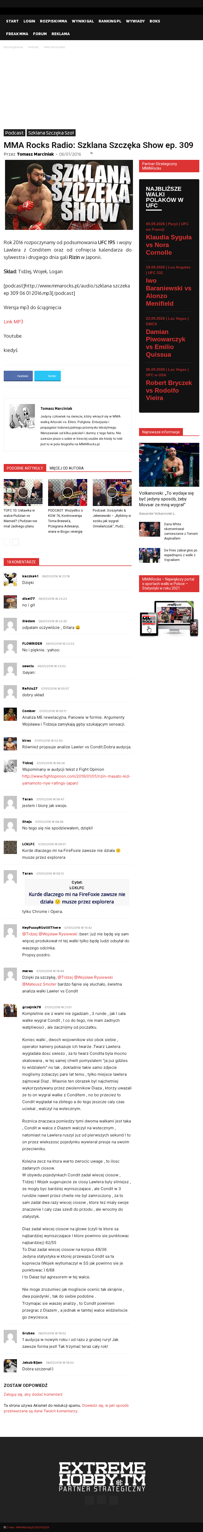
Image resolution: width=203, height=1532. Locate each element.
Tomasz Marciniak (35, 154)
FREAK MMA (17, 33)
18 (91, 153)
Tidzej (27, 763)
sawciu (28, 666)
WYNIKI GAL (83, 21)
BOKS (155, 21)
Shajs (27, 821)
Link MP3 (13, 321)
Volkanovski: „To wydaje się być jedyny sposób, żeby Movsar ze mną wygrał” (166, 498)
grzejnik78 (31, 1007)
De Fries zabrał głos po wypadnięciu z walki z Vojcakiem (180, 555)
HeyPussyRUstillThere (41, 927)
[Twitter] (195, 3)
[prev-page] (7, 542)
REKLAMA (61, 33)
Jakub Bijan (32, 1362)
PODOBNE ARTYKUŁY (25, 468)
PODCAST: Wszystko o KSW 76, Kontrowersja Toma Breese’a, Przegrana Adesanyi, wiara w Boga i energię (65, 520)
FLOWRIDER (32, 643)
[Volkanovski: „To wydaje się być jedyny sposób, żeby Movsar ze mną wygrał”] (169, 464)
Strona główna (13, 47)
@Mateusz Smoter (39, 984)
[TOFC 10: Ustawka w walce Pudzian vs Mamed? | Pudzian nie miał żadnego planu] (23, 492)
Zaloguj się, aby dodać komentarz (33, 1394)
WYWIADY (135, 21)
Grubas (28, 1333)
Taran (27, 799)
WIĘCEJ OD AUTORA (66, 468)
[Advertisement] (101, 90)
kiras (26, 740)
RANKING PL (110, 21)
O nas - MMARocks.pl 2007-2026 (27, 1527)
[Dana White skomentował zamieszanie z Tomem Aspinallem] (149, 529)
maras (27, 971)
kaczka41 (30, 576)
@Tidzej (30, 933)
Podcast (33, 47)
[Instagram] (187, 3)
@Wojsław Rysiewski (58, 933)
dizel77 (28, 598)
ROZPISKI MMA (53, 21)
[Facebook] (178, 3)
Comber (29, 711)
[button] (193, 21)
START (12, 21)
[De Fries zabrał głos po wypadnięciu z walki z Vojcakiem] (149, 555)
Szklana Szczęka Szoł (51, 132)
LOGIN (29, 21)
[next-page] (15, 542)
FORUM (40, 33)
